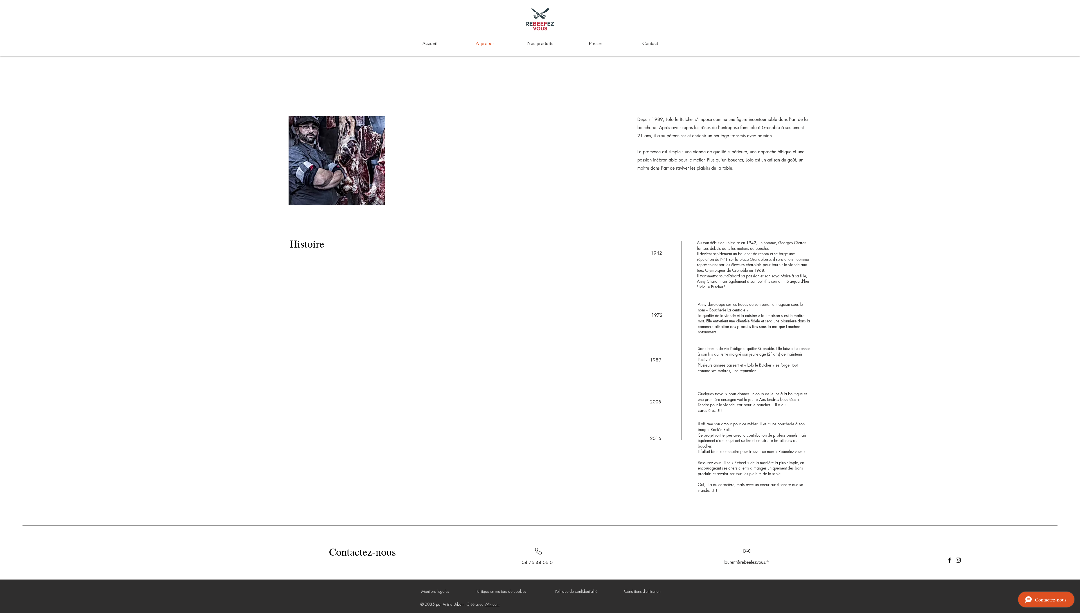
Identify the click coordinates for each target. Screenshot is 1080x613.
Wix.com (492, 604)
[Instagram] (958, 560)
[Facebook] (949, 560)
